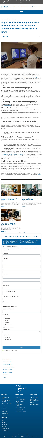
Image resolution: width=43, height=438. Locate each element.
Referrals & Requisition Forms (34, 400)
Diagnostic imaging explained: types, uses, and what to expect (10, 198)
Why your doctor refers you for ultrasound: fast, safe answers (9, 224)
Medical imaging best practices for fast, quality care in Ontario (31, 198)
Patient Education (20, 407)
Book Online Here (37, 6)
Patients (4, 426)
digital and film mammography (30, 77)
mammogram (7, 105)
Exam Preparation (20, 399)
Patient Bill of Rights (21, 411)
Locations (4, 424)
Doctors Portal (34, 397)
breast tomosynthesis (23, 123)
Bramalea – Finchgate (7, 372)
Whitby (4, 377)
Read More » (3, 206)
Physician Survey (34, 404)
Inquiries (32, 402)
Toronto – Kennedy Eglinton (9, 367)
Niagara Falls (6, 374)
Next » (24, 232)
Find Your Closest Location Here (23, 6)
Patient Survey (19, 409)
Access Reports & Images (20, 402)
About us (4, 422)
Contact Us (5, 430)
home (3, 420)
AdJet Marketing (35, 436)
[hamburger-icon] (21, 11)
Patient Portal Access (19, 405)
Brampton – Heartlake (7, 369)
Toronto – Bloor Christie (8, 364)
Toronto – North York (7, 362)
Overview (18, 397)
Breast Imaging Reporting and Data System (13, 154)
